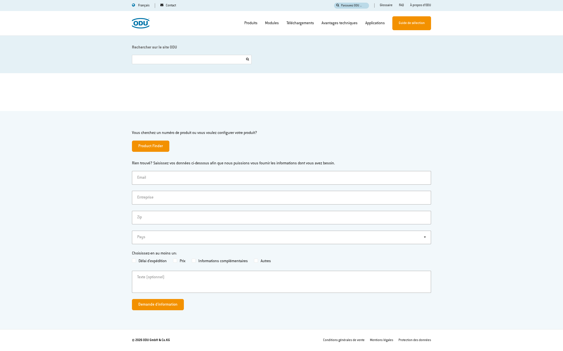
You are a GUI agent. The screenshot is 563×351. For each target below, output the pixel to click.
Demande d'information (157, 305)
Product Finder (150, 146)
